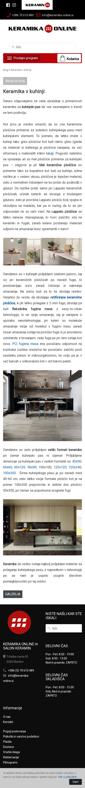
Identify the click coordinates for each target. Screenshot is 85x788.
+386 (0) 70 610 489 (21, 670)
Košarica (73, 59)
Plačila (7, 741)
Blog (5, 70)
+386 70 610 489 (23, 15)
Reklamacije (11, 757)
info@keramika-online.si (57, 15)
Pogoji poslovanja (14, 731)
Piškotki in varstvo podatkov (21, 736)
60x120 (19, 467)
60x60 (7, 467)
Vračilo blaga (11, 752)
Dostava (8, 747)
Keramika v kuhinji (21, 70)
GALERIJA (12, 594)
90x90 (32, 467)
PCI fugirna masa (25, 344)
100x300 (9, 473)
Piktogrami (10, 762)
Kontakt (8, 722)
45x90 (76, 461)
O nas (7, 716)
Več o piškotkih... (68, 776)
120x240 (74, 467)
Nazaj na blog (15, 81)
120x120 (60, 467)
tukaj (49, 153)
